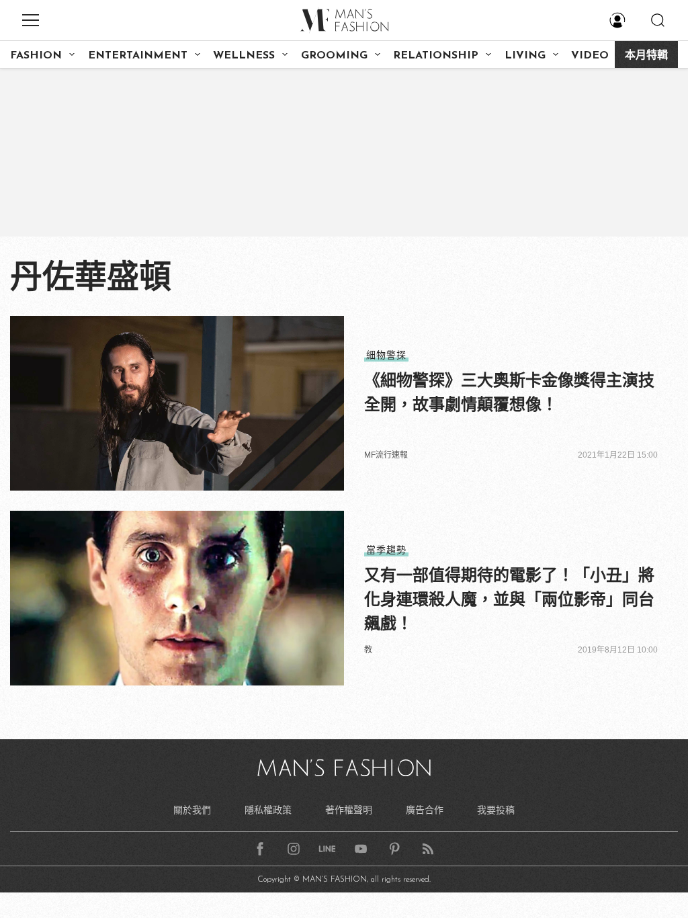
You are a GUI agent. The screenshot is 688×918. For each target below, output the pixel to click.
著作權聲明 (348, 809)
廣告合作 (424, 809)
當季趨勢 (386, 549)
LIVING (525, 55)
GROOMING (334, 55)
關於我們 (192, 809)
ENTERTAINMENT (137, 55)
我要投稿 (496, 809)
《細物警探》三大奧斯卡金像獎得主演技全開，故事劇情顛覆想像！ (509, 392)
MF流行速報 (386, 455)
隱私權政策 (268, 809)
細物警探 (386, 354)
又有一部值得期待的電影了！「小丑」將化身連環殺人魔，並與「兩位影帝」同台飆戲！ (509, 599)
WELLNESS (244, 55)
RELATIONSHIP (435, 55)
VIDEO (590, 55)
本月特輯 (646, 55)
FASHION (36, 55)
